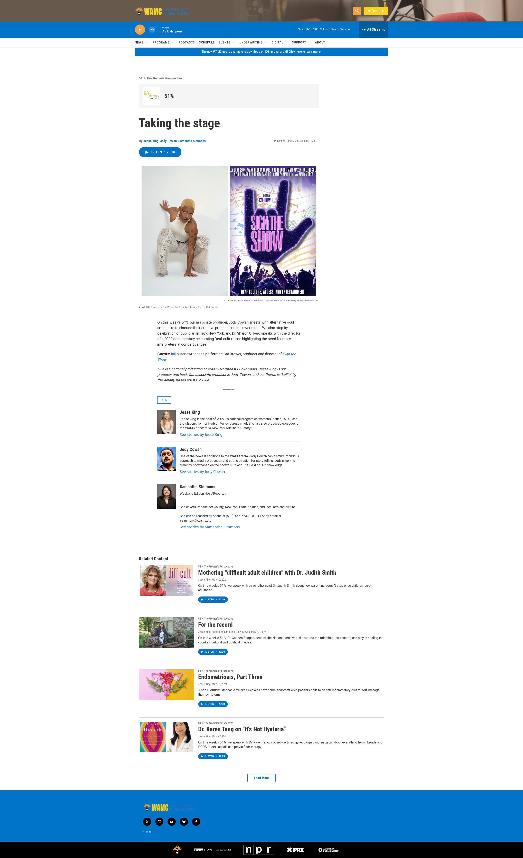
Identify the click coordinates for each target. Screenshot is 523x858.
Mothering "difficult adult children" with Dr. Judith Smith (267, 572)
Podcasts (187, 42)
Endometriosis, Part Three (230, 676)
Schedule (207, 42)
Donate (377, 11)
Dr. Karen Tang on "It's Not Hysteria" (242, 729)
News (139, 42)
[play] (140, 29)
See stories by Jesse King (201, 434)
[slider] (158, 29)
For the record (215, 624)
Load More (261, 778)
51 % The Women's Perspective (160, 78)
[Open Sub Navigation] (146, 42)
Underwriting (251, 42)
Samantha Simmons (192, 141)
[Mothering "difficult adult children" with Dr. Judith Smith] (166, 580)
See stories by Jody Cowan (202, 471)
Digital (277, 42)
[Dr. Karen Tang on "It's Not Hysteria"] (166, 737)
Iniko (175, 354)
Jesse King (151, 141)
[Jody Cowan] (166, 459)
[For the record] (166, 632)
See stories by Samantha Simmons (210, 526)
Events (225, 42)
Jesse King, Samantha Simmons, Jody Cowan (224, 631)
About (320, 42)
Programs (161, 42)
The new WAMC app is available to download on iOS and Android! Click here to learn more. (261, 51)
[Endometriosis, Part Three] (166, 684)
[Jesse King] (166, 422)
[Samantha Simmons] (166, 496)
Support (299, 42)
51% (169, 96)
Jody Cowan (168, 141)
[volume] (152, 29)
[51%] (151, 96)
